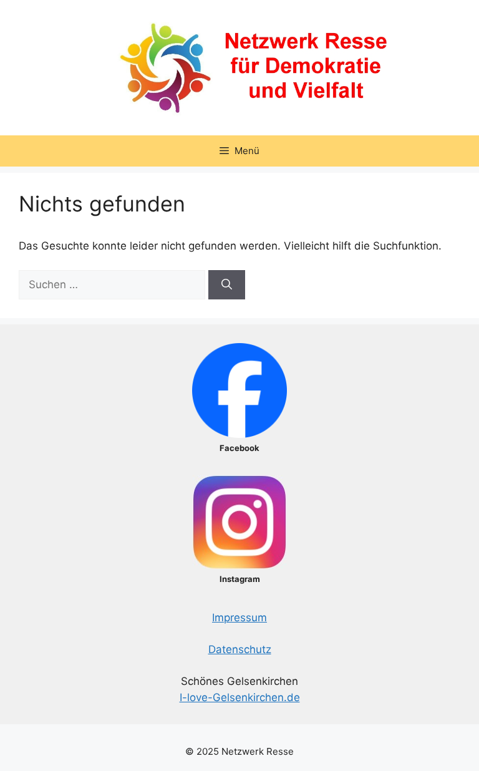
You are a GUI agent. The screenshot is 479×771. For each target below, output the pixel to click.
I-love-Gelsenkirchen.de (240, 697)
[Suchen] (226, 285)
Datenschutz (239, 649)
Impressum (239, 617)
